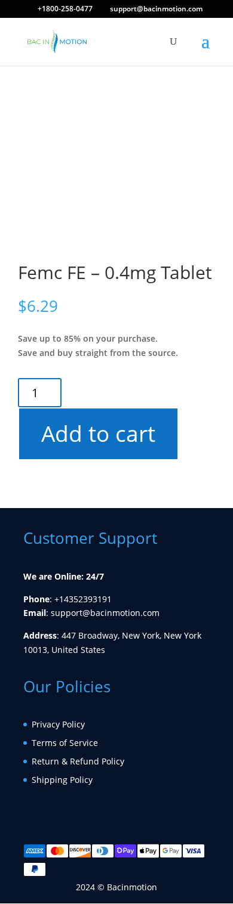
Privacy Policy (58, 724)
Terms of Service (65, 742)
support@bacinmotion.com (105, 612)
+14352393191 (83, 599)
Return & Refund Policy (78, 761)
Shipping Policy (62, 779)
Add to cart (98, 433)
